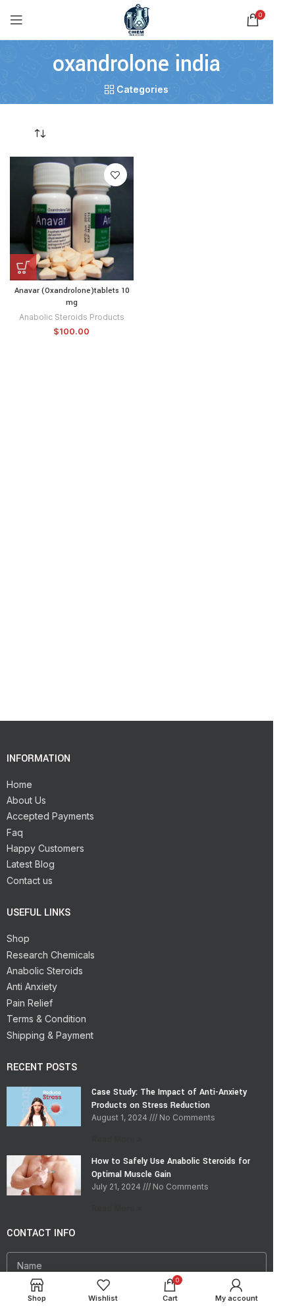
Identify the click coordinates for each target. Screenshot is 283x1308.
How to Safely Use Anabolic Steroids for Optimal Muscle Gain (170, 1167)
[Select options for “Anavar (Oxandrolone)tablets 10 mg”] (23, 267)
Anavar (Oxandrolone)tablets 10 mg (71, 296)
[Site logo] (137, 18)
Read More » (116, 1139)
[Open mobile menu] (16, 20)
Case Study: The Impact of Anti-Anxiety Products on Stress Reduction (169, 1098)
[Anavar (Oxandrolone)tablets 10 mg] (72, 218)
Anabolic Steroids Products (71, 317)
